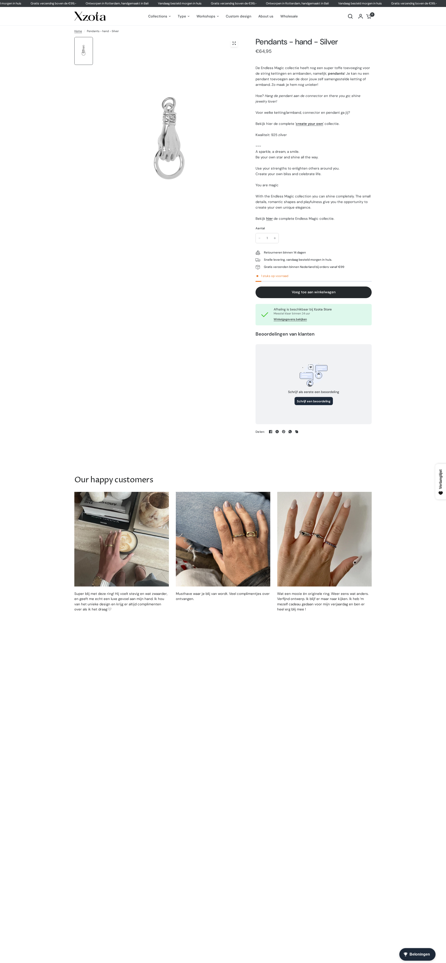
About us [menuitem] (265, 16)
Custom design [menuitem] (238, 16)
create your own (309, 123)
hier (269, 218)
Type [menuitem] (182, 16)
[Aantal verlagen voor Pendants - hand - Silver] (259, 238)
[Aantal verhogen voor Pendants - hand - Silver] (275, 238)
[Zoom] (234, 43)
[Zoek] (350, 16)
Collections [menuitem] (157, 16)
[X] (277, 431)
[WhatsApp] (290, 431)
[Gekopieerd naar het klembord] (296, 431)
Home (78, 31)
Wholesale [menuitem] (289, 16)
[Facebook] (270, 431)
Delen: (260, 431)
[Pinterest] (283, 431)
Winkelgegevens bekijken (290, 319)
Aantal (260, 228)
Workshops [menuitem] (206, 16)
